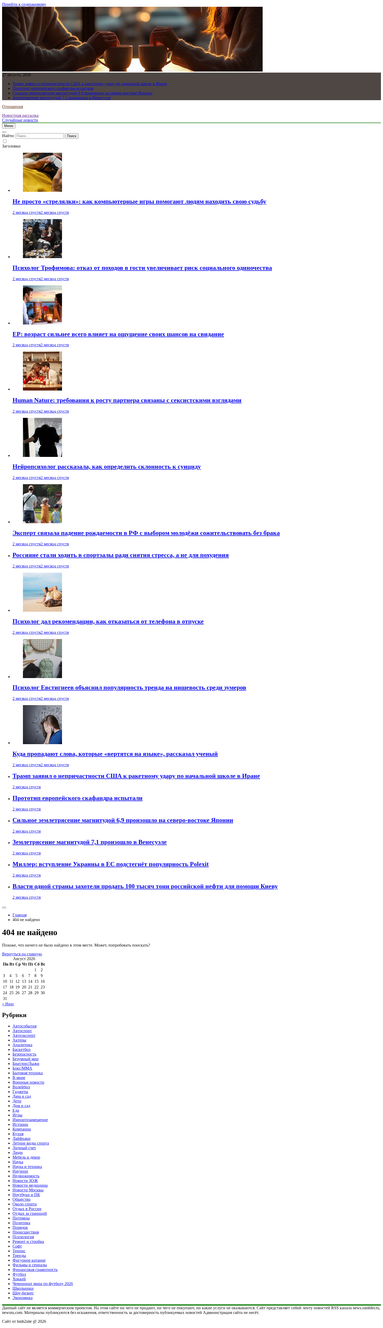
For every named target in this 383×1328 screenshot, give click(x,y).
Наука (18, 1162)
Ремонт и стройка (28, 1241)
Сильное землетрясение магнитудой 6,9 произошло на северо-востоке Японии (82, 93)
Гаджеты (20, 1091)
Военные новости (28, 1082)
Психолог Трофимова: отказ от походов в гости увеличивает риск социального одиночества (142, 267)
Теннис (19, 1251)
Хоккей (19, 1279)
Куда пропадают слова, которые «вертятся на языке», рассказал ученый (115, 753)
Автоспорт (22, 1031)
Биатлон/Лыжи (26, 1063)
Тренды (19, 1255)
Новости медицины (30, 1185)
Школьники (23, 1288)
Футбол (19, 1274)
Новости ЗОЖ (25, 1180)
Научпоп (20, 1171)
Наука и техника (27, 1166)
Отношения (12, 106)
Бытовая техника (28, 1073)
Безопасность (24, 1054)
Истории (20, 1124)
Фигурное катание (29, 1260)
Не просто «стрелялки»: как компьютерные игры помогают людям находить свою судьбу (139, 201)
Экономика (23, 1297)
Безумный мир (26, 1059)
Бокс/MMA (22, 1068)
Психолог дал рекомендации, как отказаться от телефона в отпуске (108, 621)
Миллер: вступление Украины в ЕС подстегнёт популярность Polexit (111, 864)
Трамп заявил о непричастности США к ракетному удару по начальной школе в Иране (90, 83)
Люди (18, 1152)
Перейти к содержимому (24, 4)
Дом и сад (21, 1105)
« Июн (8, 1004)
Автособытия (24, 1026)
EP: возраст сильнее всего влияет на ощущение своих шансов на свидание (118, 334)
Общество (21, 1199)
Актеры (19, 1040)
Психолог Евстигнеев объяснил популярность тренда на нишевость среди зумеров (129, 687)
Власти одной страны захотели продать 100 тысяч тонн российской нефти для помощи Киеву (145, 886)
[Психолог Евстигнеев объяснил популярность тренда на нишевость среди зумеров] (42, 676)
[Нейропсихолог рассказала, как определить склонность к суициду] (42, 455)
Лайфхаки (21, 1138)
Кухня (18, 1134)
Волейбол (21, 1087)
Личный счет (24, 1148)
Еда (16, 1110)
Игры (17, 1115)
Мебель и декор (26, 1157)
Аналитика (22, 1045)
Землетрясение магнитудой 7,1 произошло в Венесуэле (62, 97)
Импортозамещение (30, 1120)
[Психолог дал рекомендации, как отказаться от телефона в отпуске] (42, 610)
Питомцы (21, 1218)
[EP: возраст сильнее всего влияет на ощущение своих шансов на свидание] (42, 323)
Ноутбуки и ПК (26, 1194)
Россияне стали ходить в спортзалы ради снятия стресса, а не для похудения (121, 555)
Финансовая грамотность (35, 1269)
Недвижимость (26, 1176)
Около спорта (25, 1204)
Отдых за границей (30, 1213)
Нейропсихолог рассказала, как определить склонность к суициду (107, 466)
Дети (17, 1101)
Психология (23, 1237)
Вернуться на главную (22, 954)
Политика (21, 1223)
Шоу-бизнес (23, 1293)
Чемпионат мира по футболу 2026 (43, 1283)
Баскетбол (21, 1049)
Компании (22, 1129)
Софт (17, 1246)
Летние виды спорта (31, 1143)
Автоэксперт (24, 1035)
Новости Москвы (28, 1190)
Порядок (20, 1227)
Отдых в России (27, 1208)
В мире (19, 1077)
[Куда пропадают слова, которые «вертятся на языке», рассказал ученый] (42, 742)
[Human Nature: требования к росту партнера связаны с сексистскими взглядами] (42, 389)
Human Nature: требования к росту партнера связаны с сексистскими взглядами (127, 400)
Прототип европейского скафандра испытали (53, 88)
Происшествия (26, 1232)
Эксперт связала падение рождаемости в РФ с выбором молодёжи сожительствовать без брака (146, 532)
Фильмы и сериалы (30, 1265)
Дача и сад (22, 1096)
